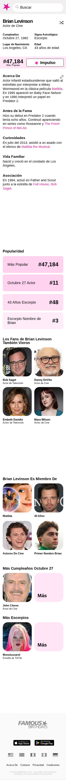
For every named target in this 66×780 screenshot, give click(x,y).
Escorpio (40, 38)
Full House (41, 184)
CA (25, 48)
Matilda (57, 89)
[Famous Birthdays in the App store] (22, 743)
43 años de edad (46, 48)
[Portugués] (21, 754)
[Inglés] (10, 754)
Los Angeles (12, 48)
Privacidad (38, 765)
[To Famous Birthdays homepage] (6, 7)
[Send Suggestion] (62, 77)
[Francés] (33, 754)
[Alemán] (55, 754)
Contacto (25, 765)
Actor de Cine (13, 26)
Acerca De (12, 765)
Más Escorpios (16, 618)
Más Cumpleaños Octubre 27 (28, 568)
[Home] (33, 724)
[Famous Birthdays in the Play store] (44, 743)
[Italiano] (44, 754)
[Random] (61, 22)
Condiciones (53, 765)
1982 (24, 38)
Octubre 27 (11, 38)
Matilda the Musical (35, 147)
